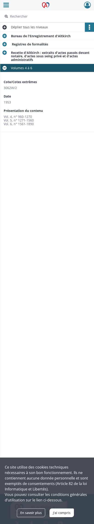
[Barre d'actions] (89, 27)
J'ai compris (61, 513)
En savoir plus (31, 513)
